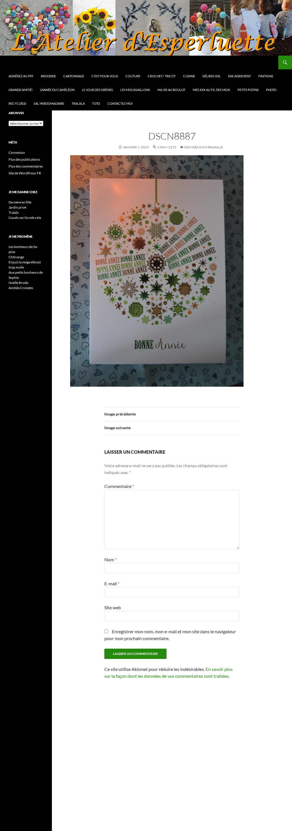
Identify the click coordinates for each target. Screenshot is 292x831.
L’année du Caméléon (57, 90)
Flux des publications (24, 159)
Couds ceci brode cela (25, 217)
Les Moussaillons (135, 90)
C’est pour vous (105, 76)
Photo (271, 90)
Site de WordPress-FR (25, 173)
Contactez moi (120, 103)
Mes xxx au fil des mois (211, 90)
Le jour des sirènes (97, 90)
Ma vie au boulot (171, 90)
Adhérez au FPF (21, 76)
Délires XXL (211, 76)
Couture (132, 76)
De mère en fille (20, 202)
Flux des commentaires (26, 166)
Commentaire (119, 486)
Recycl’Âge (17, 103)
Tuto (96, 103)
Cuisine (189, 76)
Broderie (48, 76)
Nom (110, 559)
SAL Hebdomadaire (49, 103)
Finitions (265, 76)
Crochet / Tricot (162, 76)
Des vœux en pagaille (203, 147)
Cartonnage (73, 76)
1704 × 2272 (166, 147)
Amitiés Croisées (21, 288)
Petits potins (248, 90)
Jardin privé (17, 207)
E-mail (111, 583)
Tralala (78, 103)
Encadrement (239, 76)
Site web (112, 607)
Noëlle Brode (18, 283)
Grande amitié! (21, 90)
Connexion (17, 152)
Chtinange (16, 257)
